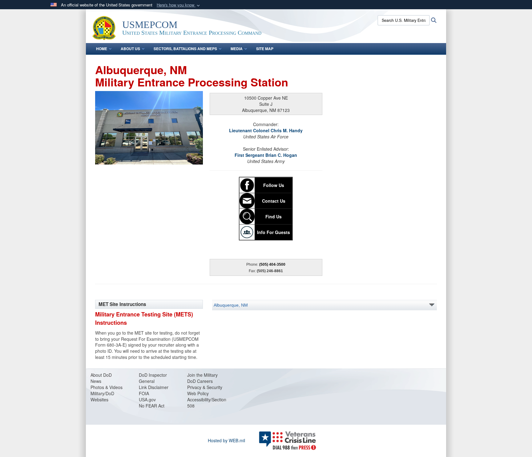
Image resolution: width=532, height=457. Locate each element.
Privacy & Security (204, 387)
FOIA (144, 393)
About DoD (101, 375)
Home (101, 48)
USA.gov (147, 399)
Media (237, 48)
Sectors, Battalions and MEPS (185, 48)
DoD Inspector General (153, 378)
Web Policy (198, 393)
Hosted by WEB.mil (226, 440)
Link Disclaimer (153, 387)
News (96, 381)
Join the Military (202, 375)
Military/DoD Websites (102, 396)
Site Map (264, 48)
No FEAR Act (151, 406)
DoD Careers (200, 381)
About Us (130, 48)
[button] (179, 5)
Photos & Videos (107, 387)
